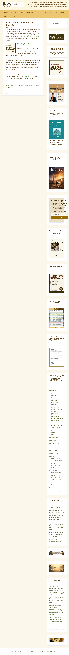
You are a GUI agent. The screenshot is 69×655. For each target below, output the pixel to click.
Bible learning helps (12, 93)
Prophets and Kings (56, 415)
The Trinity (53, 422)
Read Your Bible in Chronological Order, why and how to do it (57, 418)
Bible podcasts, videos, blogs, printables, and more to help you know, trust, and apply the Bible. (13, 4)
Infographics (54, 411)
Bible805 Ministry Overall (55, 443)
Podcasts (10, 92)
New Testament (55, 413)
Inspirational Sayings (54, 453)
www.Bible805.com (28, 76)
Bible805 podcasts (31, 93)
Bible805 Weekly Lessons (57, 400)
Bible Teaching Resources (57, 475)
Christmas (53, 406)
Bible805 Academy (53, 437)
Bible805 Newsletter (54, 447)
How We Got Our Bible (56, 409)
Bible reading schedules (57, 399)
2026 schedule (22, 62)
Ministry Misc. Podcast (20, 94)
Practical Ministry (53, 470)
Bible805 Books (53, 440)
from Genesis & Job (56, 407)
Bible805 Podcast (25, 93)
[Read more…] (13, 87)
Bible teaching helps (19, 93)
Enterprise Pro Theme (28, 651)
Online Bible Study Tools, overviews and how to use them (57, 482)
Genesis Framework (41, 651)
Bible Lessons (52, 390)
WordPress (50, 651)
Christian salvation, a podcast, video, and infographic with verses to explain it (56, 534)
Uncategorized (52, 487)
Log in (55, 651)
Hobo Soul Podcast (56, 463)
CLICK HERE (9, 85)
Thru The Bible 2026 (56, 427)
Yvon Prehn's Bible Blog (55, 491)
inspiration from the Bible (12, 94)
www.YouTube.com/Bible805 (32, 36)
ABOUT (51, 387)
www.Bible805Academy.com (18, 80)
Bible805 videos (53, 450)
